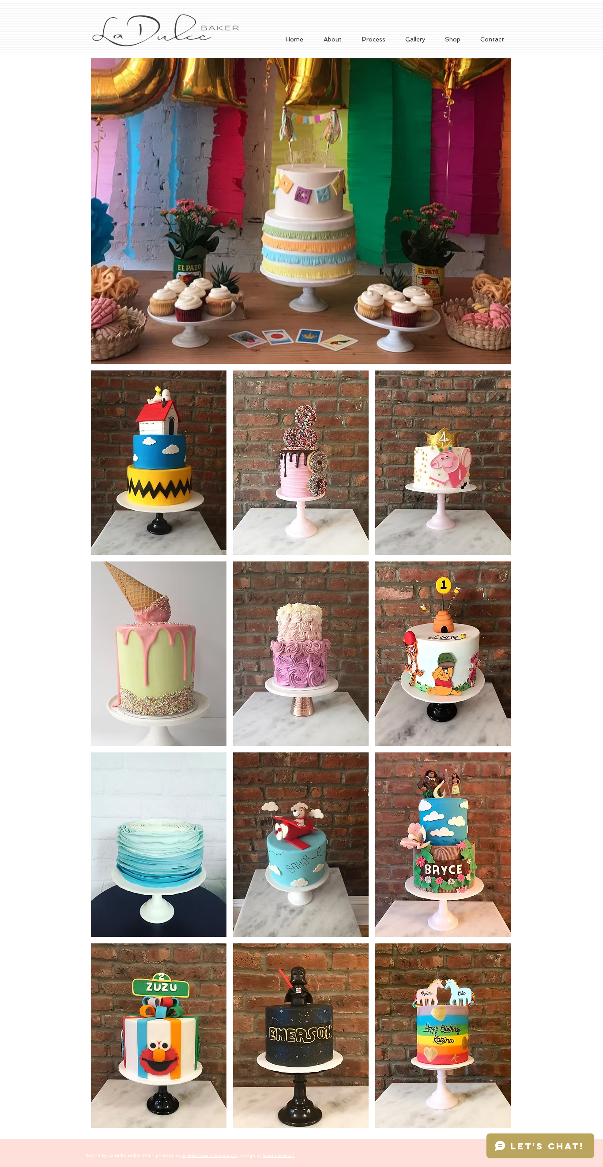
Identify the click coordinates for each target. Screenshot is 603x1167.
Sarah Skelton (278, 1155)
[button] (415, 39)
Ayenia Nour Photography (209, 1155)
